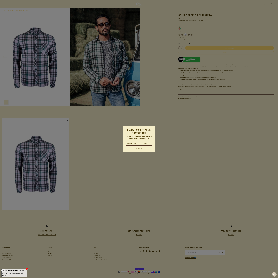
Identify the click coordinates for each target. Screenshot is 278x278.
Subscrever (147, 143)
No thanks (139, 148)
